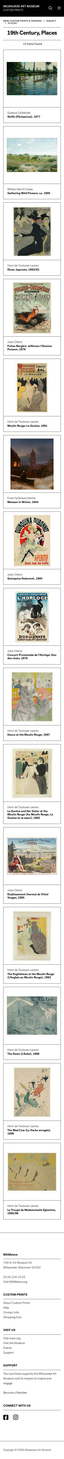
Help (6, 1307)
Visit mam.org (12, 1338)
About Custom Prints (16, 1303)
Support (8, 1352)
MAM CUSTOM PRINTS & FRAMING (22, 21)
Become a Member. (15, 1392)
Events (7, 1348)
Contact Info (11, 1312)
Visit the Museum (14, 1343)
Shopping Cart (12, 1317)
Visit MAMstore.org (15, 1282)
